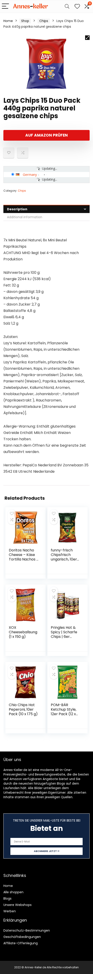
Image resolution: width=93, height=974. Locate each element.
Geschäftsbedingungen (22, 937)
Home (8, 21)
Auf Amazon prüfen (46, 135)
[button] (87, 37)
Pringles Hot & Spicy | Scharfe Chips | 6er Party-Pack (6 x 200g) (65, 636)
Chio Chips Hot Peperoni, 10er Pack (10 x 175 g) (23, 709)
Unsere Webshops (17, 905)
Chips (43, 21)
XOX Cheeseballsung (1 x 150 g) (23, 632)
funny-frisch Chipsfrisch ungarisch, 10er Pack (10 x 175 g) (65, 557)
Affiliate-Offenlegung (20, 943)
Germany (30, 174)
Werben (9, 911)
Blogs (7, 898)
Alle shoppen (13, 892)
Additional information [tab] (24, 217)
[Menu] (5, 6)
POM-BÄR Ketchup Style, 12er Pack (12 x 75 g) (63, 711)
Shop (25, 21)
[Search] (67, 6)
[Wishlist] (77, 6)
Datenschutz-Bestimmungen (26, 930)
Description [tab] (17, 209)
